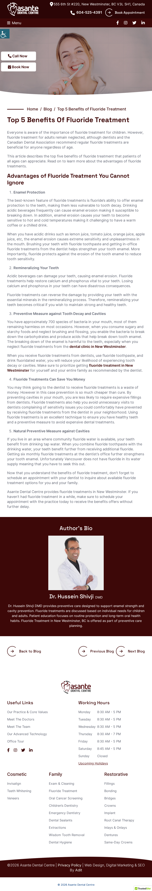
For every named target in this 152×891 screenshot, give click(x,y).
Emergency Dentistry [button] (64, 813)
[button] (5, 33)
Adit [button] (78, 870)
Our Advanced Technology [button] (27, 734)
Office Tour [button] (15, 741)
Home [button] (32, 109)
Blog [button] (48, 109)
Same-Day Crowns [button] (118, 842)
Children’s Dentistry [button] (63, 806)
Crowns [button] (110, 806)
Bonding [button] (110, 791)
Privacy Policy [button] (69, 865)
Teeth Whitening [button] (19, 791)
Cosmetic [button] (17, 774)
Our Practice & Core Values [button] (27, 712)
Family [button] (55, 774)
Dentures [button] (111, 835)
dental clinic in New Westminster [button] (97, 346)
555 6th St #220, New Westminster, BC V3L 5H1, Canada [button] (99, 4)
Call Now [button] (19, 56)
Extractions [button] (57, 828)
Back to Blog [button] (30, 651)
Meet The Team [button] (18, 727)
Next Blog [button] (136, 651)
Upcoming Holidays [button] (93, 763)
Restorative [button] (116, 774)
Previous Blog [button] (102, 651)
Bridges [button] (110, 798)
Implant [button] (109, 813)
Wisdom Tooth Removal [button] (67, 835)
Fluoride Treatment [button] (63, 791)
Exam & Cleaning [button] (61, 783)
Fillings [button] (109, 783)
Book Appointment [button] (130, 12)
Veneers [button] (13, 798)
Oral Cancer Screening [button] (66, 798)
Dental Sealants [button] (60, 820)
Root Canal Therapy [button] (119, 820)
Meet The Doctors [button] (20, 719)
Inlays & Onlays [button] (115, 828)
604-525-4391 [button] (89, 12)
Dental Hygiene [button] (60, 842)
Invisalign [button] (14, 783)
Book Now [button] (20, 67)
